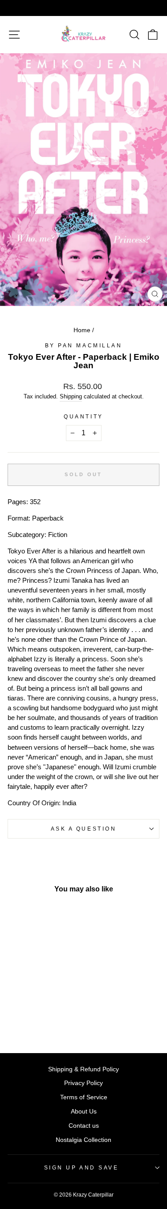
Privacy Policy (83, 1083)
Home (81, 330)
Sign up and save (81, 1167)
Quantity (83, 416)
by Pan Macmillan (83, 345)
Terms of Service (83, 1097)
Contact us (84, 1125)
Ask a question (83, 828)
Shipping (71, 397)
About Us (84, 1111)
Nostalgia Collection (83, 1140)
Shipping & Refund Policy (83, 1069)
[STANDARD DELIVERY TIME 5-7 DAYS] (83, 8)
